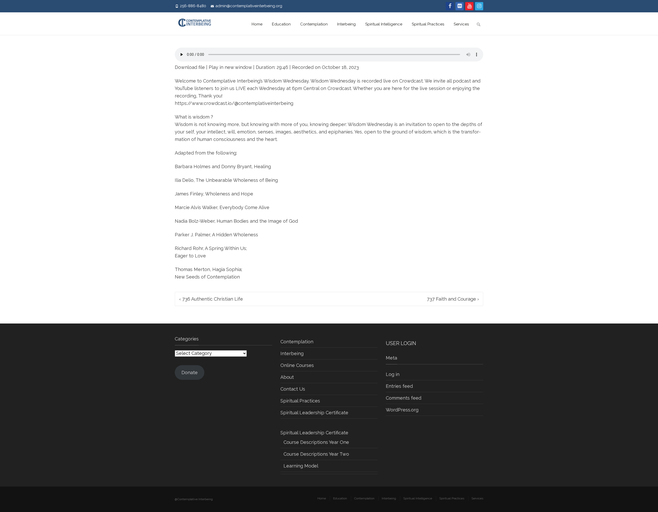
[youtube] (469, 6)
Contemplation (314, 24)
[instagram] (479, 6)
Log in (392, 374)
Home (257, 24)
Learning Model (301, 466)
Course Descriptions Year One (316, 442)
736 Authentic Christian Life (211, 299)
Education (281, 24)
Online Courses (297, 365)
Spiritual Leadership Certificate (314, 412)
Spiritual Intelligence (383, 24)
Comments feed (403, 398)
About (287, 377)
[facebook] (450, 6)
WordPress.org (402, 409)
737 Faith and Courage (453, 299)
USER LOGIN (401, 343)
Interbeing (346, 24)
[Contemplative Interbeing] (197, 23)
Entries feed (399, 386)
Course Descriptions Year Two (316, 454)
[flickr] (459, 6)
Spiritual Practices (428, 24)
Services (461, 24)
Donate (189, 372)
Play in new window (230, 67)
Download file (190, 67)
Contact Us (292, 389)
